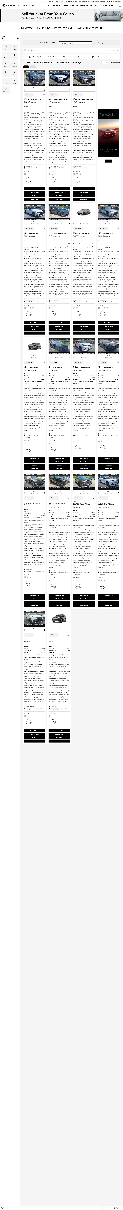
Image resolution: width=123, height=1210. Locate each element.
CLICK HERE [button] (109, 161)
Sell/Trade (103, 5)
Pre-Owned (57, 5)
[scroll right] (104, 56)
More (111, 6)
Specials (93, 5)
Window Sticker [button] (34, 199)
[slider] (2, 38)
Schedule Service (82, 5)
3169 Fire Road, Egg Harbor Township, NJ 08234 (89, 1)
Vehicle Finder (69, 5)
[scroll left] (25, 56)
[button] (119, 5)
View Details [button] (34, 195)
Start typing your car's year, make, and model (70, 43)
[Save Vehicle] (44, 95)
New (48, 5)
